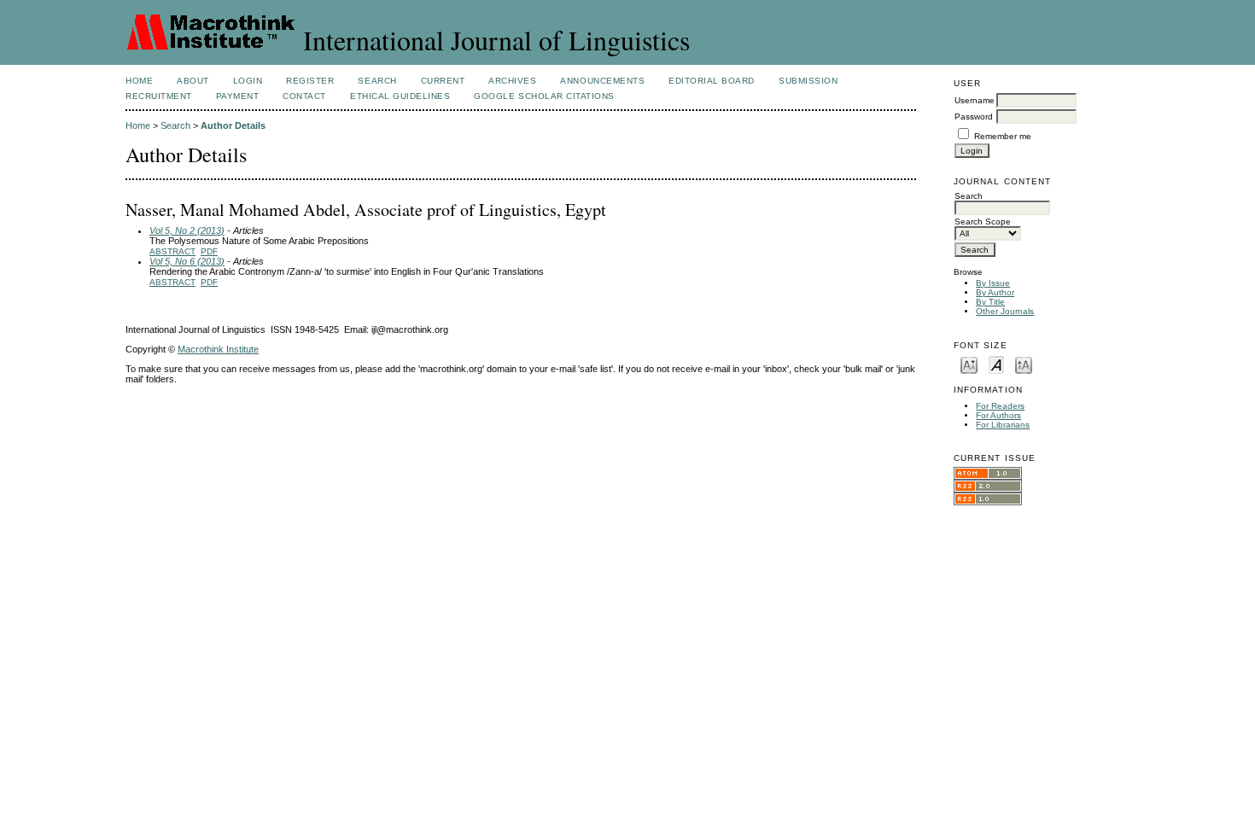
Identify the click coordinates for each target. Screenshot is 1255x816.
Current (443, 80)
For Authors (998, 415)
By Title (990, 301)
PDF (209, 251)
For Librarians (1003, 424)
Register (310, 80)
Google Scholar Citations (544, 96)
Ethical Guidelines (400, 96)
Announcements (602, 80)
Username (974, 100)
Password (973, 116)
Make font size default (996, 364)
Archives (512, 80)
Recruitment (158, 96)
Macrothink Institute (218, 349)
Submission (808, 80)
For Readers (1000, 406)
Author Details (233, 125)
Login (248, 80)
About (193, 80)
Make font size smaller (969, 364)
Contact (304, 96)
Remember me (1002, 136)
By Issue (993, 283)
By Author (995, 292)
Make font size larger (1023, 364)
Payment (238, 96)
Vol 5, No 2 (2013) (187, 230)
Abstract (172, 251)
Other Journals (1005, 311)
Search (377, 80)
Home (139, 80)
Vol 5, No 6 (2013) (187, 261)
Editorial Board (711, 80)
